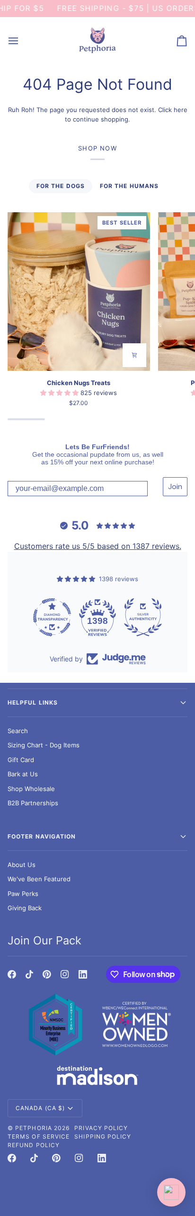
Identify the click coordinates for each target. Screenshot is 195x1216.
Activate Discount (146, 702)
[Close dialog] (187, 540)
